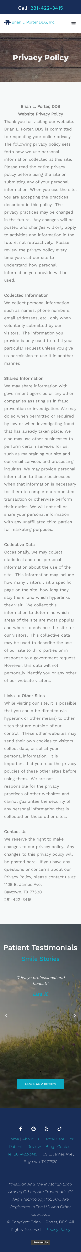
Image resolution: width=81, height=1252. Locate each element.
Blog (49, 1146)
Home (13, 1139)
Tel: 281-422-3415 (22, 1154)
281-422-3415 (46, 8)
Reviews (34, 1146)
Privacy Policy (57, 1229)
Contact (64, 1146)
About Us (30, 1139)
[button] (73, 23)
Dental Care (53, 1139)
